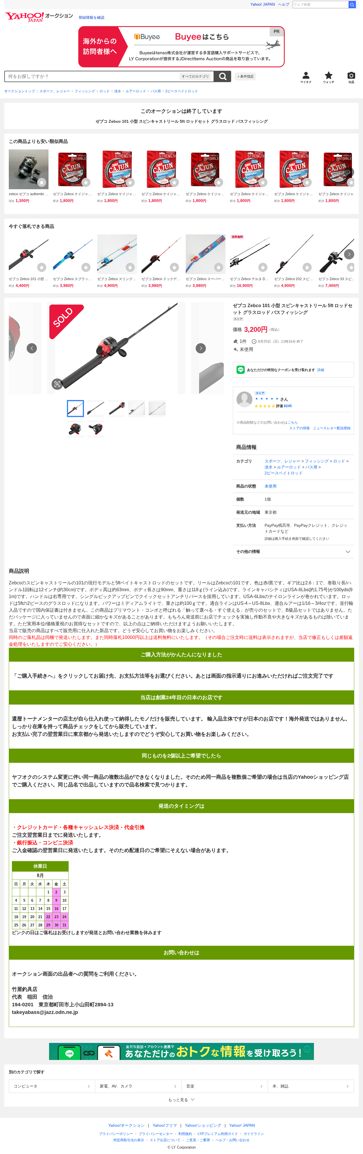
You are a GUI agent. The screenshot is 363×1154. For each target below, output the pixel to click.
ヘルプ (283, 4)
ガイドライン (254, 1134)
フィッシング (85, 91)
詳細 (320, 370)
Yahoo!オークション (126, 1125)
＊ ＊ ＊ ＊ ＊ (267, 399)
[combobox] (92, 76)
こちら (293, 422)
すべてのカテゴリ (195, 76)
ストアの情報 (299, 428)
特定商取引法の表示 (128, 1140)
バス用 (156, 91)
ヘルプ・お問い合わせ (233, 1140)
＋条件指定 (245, 76)
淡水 (117, 91)
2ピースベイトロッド (181, 91)
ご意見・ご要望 (198, 1140)
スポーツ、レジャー (54, 91)
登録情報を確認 (91, 17)
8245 (288, 406)
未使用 (271, 486)
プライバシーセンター (156, 1134)
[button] (293, 551)
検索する (222, 76)
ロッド (105, 91)
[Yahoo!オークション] (40, 14)
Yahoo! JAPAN (262, 4)
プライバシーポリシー (116, 1134)
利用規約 (185, 1134)
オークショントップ (19, 91)
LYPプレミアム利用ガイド (218, 1134)
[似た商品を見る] (57, 384)
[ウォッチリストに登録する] (41, 182)
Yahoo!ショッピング (203, 1125)
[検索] (352, 4)
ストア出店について (165, 1140)
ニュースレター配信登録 (332, 428)
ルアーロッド (136, 91)
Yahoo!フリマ (165, 1125)
